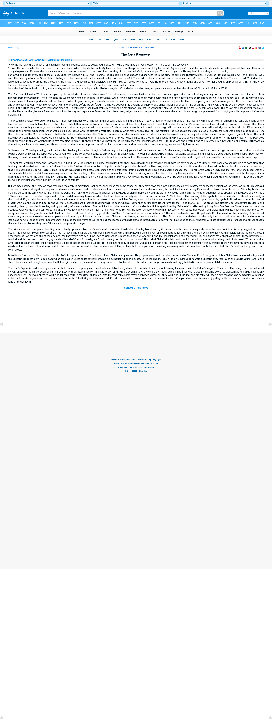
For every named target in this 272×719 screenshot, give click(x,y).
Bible (10, 48)
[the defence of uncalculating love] (4, 331)
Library (16, 48)
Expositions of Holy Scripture (27, 60)
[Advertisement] (136, 314)
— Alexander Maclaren (58, 60)
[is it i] (268, 331)
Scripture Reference (136, 287)
